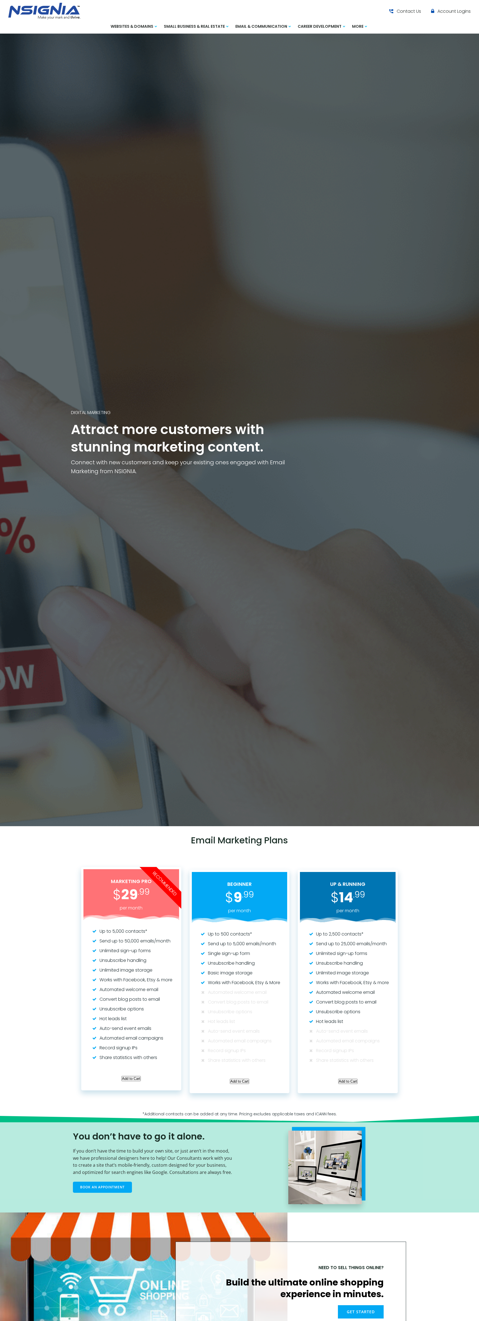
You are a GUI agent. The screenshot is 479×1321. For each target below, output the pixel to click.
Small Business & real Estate (194, 26)
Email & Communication (261, 26)
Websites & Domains (132, 26)
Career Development (320, 26)
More (357, 26)
